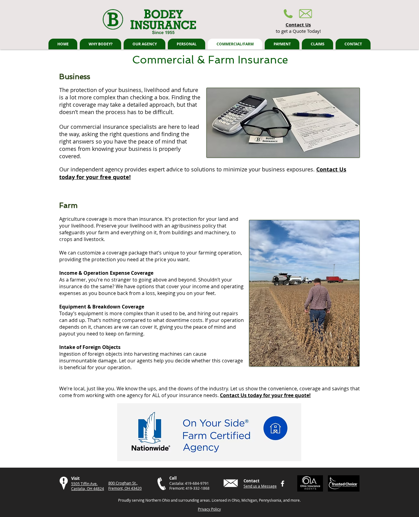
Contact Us (298, 24)
